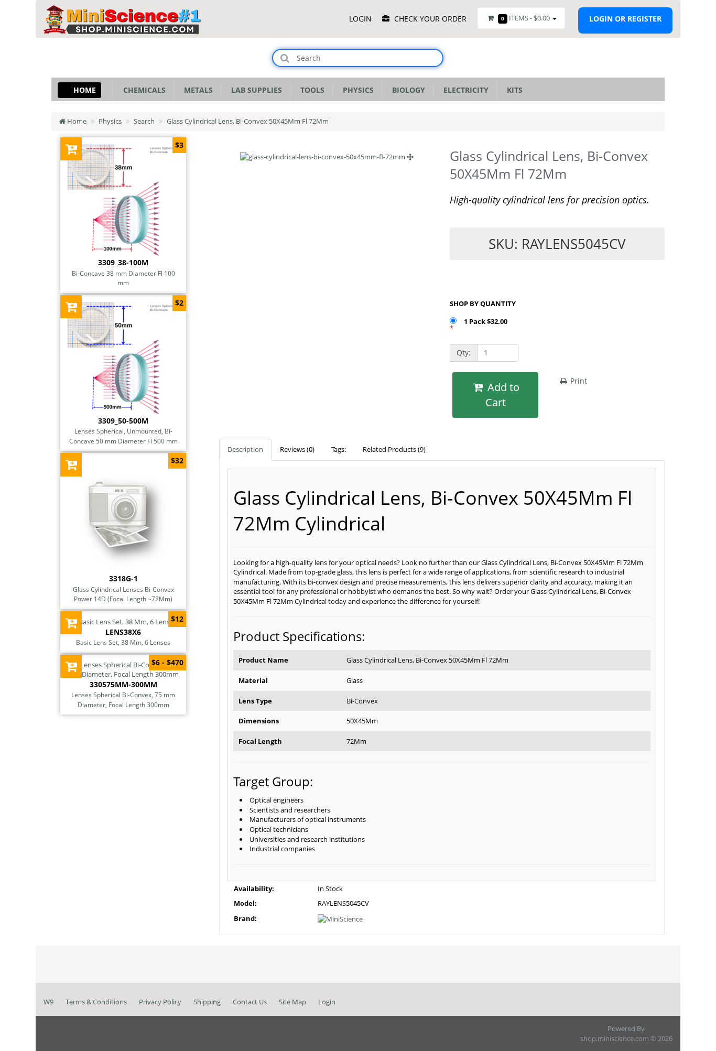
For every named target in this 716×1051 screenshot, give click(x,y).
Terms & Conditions (96, 1001)
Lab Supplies (254, 90)
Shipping (207, 1001)
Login (326, 1001)
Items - (525, 18)
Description (245, 449)
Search (144, 121)
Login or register (625, 19)
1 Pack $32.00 (486, 321)
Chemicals (142, 90)
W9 (48, 1001)
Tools (310, 90)
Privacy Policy (160, 1001)
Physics (356, 90)
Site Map (292, 1001)
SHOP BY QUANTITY (483, 303)
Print (577, 381)
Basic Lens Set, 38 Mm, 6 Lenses (123, 642)
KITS (513, 90)
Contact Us (250, 1001)
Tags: (338, 449)
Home (84, 90)
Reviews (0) (297, 449)
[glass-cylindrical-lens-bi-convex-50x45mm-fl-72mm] (327, 156)
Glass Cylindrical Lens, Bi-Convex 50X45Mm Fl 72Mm (248, 121)
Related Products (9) (394, 449)
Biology (406, 90)
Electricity (464, 90)
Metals (196, 90)
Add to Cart (502, 394)
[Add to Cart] (71, 148)
